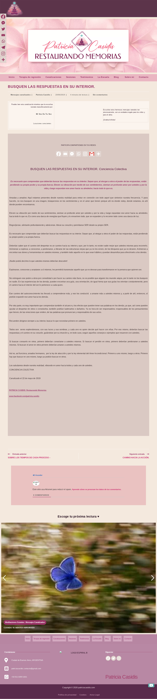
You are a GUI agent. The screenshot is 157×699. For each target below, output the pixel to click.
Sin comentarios (100, 95)
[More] (3, 60)
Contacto (143, 77)
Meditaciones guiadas (14, 622)
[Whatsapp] (78, 154)
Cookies (83, 695)
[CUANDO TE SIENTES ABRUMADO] (78, 578)
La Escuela (103, 77)
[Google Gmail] (92, 154)
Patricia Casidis (43, 95)
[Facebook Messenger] (3, 23)
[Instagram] (3, 53)
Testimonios (86, 77)
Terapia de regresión (30, 77)
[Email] (3, 35)
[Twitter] (3, 29)
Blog (116, 77)
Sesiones (71, 77)
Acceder (38, 475)
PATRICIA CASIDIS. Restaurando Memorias (27, 390)
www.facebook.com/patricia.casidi (23, 396)
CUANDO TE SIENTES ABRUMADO (19, 628)
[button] (117, 77)
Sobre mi (129, 77)
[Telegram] (3, 47)
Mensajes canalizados (21, 95)
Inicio (12, 77)
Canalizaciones (53, 77)
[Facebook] (3, 17)
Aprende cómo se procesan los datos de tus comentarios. (96, 489)
